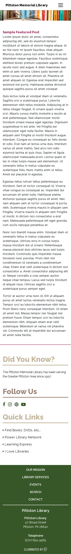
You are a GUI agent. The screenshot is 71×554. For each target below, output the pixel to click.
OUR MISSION (35, 469)
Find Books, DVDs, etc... (22, 430)
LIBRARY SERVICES (35, 477)
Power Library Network (23, 437)
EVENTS (35, 484)
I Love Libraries (16, 451)
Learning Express (18, 444)
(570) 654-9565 (35, 540)
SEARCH (35, 492)
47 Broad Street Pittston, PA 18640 (35, 522)
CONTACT (35, 499)
